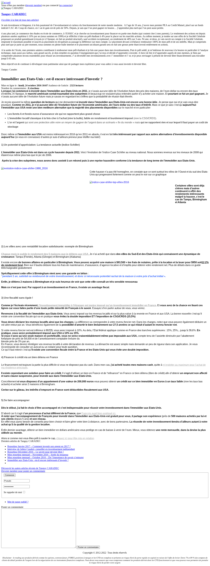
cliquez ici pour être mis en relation (75, 438)
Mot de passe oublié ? (17, 502)
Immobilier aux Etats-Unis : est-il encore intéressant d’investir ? (38, 460)
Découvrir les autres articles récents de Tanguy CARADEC (30, 468)
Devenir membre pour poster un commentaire (23, 471)
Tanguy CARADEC (14, 14)
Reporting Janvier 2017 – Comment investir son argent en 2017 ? (39, 446)
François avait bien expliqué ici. (98, 413)
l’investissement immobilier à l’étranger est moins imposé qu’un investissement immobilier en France (97, 305)
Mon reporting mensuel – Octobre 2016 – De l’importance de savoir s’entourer (45, 457)
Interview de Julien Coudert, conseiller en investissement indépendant (41, 449)
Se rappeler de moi (13, 492)
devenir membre (34, 5)
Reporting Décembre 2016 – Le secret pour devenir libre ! (35, 452)
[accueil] (5, 2)
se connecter (66, 5)
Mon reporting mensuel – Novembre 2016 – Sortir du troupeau (37, 454)
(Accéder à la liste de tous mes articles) (20, 20)
